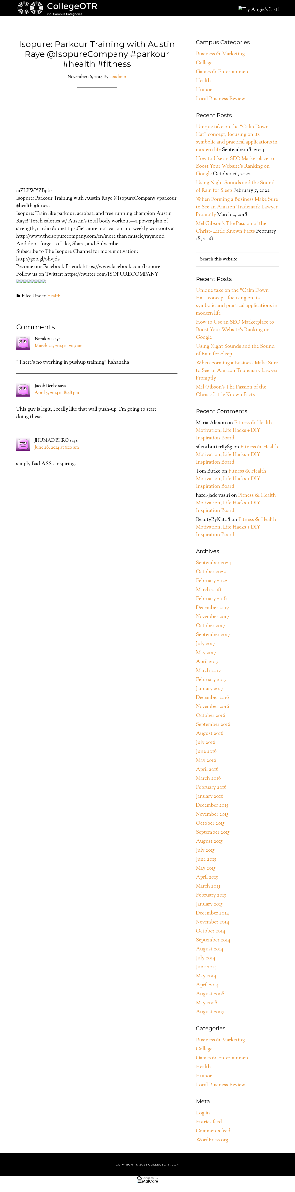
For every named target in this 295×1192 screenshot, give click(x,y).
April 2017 (207, 662)
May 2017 (206, 653)
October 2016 (210, 715)
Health (54, 296)
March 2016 (208, 778)
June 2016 (206, 751)
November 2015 (212, 814)
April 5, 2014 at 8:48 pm (57, 393)
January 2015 (209, 904)
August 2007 (210, 1012)
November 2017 (212, 617)
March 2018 (208, 590)
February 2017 (211, 680)
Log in (203, 1113)
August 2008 (210, 994)
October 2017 (210, 626)
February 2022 (211, 581)
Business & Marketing (220, 54)
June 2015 (206, 859)
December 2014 (212, 913)
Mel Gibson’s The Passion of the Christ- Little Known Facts (231, 227)
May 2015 (205, 868)
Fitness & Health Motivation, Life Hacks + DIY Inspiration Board (234, 430)
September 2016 (213, 724)
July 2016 (205, 742)
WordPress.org (212, 1140)
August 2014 (210, 949)
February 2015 (211, 895)
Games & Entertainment (223, 72)
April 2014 (207, 985)
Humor (204, 90)
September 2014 (213, 940)
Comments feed (213, 1131)
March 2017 (208, 671)
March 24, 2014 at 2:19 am (59, 346)
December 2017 (212, 608)
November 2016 (212, 706)
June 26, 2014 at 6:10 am (57, 447)
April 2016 (207, 769)
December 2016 (212, 697)
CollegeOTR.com (57, 8)
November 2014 (212, 922)
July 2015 (205, 850)
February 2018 (211, 599)
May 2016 (206, 760)
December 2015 (212, 805)
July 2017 (205, 644)
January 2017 (210, 688)
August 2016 (209, 733)
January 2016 (209, 796)
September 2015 (213, 832)
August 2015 (209, 841)
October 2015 (210, 823)
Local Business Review (220, 99)
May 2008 (206, 1003)
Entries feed (209, 1122)
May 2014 (206, 976)
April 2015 (207, 877)
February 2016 (211, 787)
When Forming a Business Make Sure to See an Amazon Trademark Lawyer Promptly (237, 207)
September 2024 (213, 563)
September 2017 (213, 635)
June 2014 (206, 967)
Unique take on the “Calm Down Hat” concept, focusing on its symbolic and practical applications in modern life (236, 138)
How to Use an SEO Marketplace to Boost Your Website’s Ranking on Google (235, 166)
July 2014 (205, 958)
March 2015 (208, 886)
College (204, 63)
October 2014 (210, 931)
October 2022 (211, 572)
